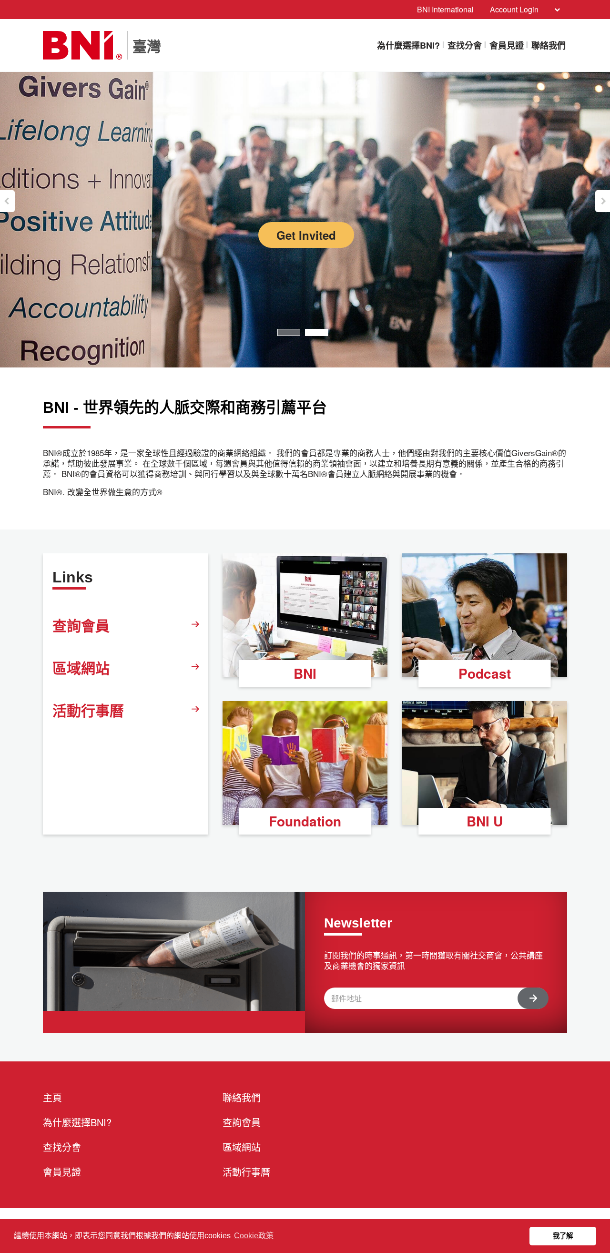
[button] (7, 201)
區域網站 (81, 667)
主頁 (52, 1097)
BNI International (445, 9)
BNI (305, 673)
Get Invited (306, 235)
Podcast (484, 673)
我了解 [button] (563, 1236)
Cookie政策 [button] (254, 1236)
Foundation (305, 821)
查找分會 (464, 45)
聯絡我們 (548, 45)
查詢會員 (81, 625)
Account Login (514, 9)
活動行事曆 (88, 710)
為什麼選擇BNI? (408, 45)
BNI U (485, 821)
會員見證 (506, 45)
